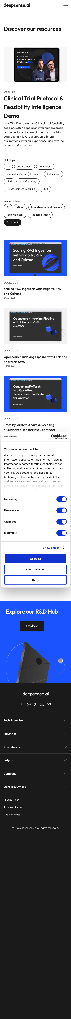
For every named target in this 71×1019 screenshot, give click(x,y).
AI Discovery (24, 166)
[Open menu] (65, 5)
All (8, 166)
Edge (36, 174)
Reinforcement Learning (21, 188)
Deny (35, 580)
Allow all (35, 558)
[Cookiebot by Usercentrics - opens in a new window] (51, 436)
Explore (32, 626)
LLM (9, 181)
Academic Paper (40, 214)
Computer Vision (16, 174)
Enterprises (53, 174)
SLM (45, 188)
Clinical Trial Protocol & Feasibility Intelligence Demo (33, 107)
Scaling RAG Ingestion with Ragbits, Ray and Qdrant (32, 291)
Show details (51, 547)
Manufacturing (27, 181)
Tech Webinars (15, 214)
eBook (20, 207)
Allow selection (35, 569)
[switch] (61, 510)
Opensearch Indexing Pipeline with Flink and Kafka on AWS (35, 359)
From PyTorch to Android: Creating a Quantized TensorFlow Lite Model (29, 427)
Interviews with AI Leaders (46, 207)
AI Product (45, 166)
